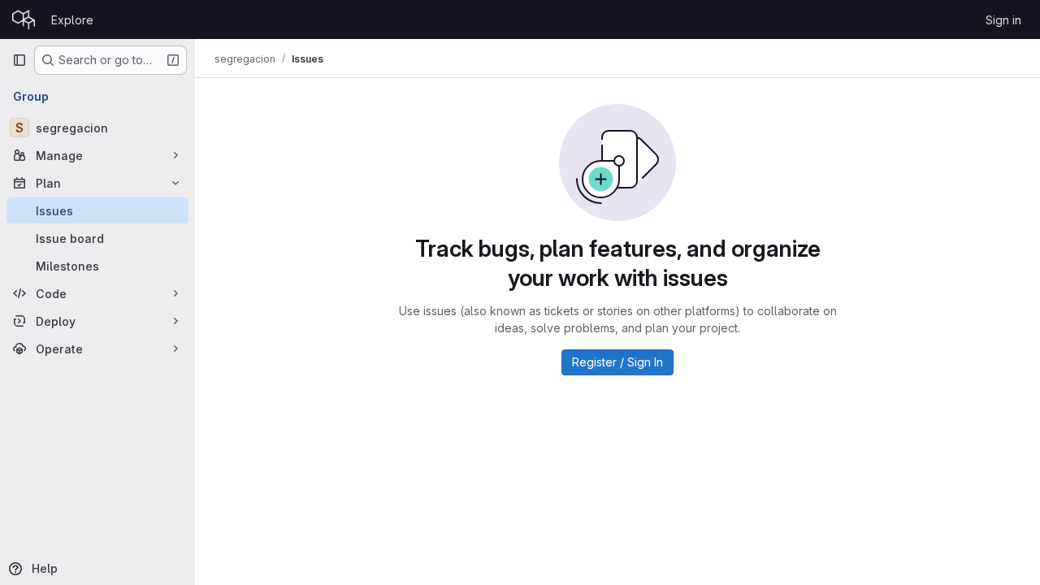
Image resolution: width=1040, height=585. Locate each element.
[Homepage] (23, 19)
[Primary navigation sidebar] (19, 60)
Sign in (1003, 20)
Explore (72, 20)
